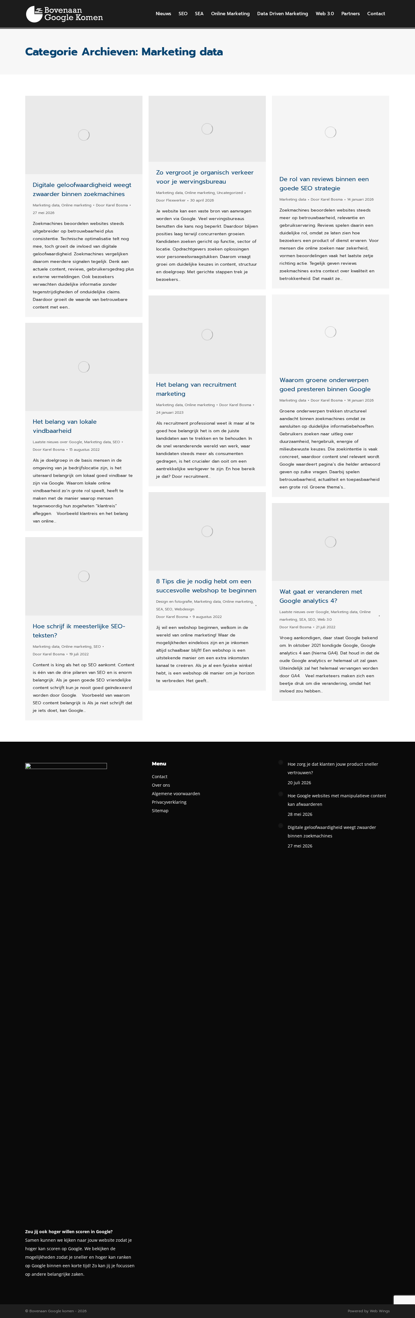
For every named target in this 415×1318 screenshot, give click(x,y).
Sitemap (160, 810)
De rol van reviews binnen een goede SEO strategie (324, 183)
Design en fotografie (174, 601)
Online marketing (76, 205)
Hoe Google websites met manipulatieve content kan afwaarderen (337, 800)
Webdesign (184, 609)
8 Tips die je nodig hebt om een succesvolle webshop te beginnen (206, 586)
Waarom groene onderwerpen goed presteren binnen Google (325, 384)
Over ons (161, 785)
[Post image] (280, 762)
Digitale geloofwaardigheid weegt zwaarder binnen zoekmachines (82, 189)
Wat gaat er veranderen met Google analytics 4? (321, 596)
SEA (159, 609)
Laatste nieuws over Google (57, 442)
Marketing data (46, 205)
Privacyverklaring (169, 802)
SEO (116, 442)
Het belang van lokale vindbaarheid (65, 426)
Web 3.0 (324, 619)
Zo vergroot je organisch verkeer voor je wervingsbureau (205, 177)
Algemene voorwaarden (176, 793)
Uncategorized (230, 192)
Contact (159, 776)
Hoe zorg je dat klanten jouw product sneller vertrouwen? (333, 768)
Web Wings (380, 1311)
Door (112, 205)
